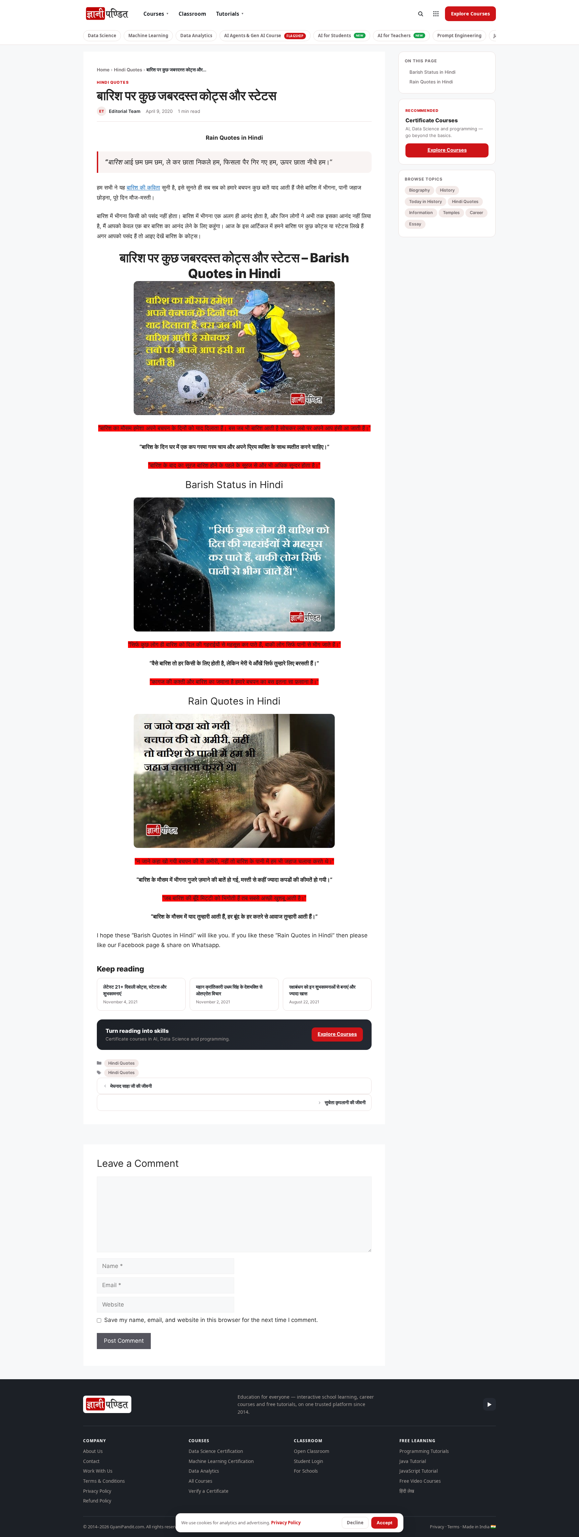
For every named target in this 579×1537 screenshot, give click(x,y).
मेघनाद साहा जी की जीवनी (131, 1086)
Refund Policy (97, 1501)
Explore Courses (470, 13)
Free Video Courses (420, 1481)
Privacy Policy (97, 1491)
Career (476, 212)
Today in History (425, 201)
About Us (93, 1451)
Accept (384, 1522)
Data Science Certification (216, 1451)
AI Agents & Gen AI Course (264, 35)
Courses (156, 13)
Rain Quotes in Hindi (431, 82)
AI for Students (341, 35)
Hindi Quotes (128, 69)
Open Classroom (311, 1451)
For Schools (306, 1471)
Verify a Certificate (209, 1491)
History (447, 190)
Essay (415, 224)
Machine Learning (148, 35)
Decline (355, 1523)
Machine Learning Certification (221, 1461)
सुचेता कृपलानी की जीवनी (345, 1102)
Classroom (192, 13)
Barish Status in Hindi (432, 72)
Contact (91, 1461)
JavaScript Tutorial (418, 1471)
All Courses (200, 1481)
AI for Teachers (400, 35)
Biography (419, 190)
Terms (453, 1527)
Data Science (102, 35)
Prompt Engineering (459, 35)
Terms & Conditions (104, 1481)
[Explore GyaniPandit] (436, 13)
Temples (451, 212)
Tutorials (230, 13)
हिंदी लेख (406, 1491)
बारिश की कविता (143, 187)
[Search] (420, 13)
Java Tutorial (412, 1461)
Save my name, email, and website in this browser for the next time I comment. (211, 1320)
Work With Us (97, 1471)
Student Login (308, 1461)
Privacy (437, 1527)
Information (421, 212)
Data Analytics (196, 35)
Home (103, 69)
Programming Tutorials (424, 1451)
